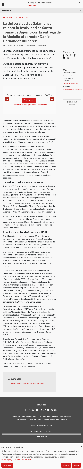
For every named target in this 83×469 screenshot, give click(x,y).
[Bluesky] (48, 410)
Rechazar (66, 465)
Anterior (7, 99)
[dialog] (41, 456)
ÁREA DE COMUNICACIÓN (41, 425)
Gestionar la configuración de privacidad (29, 104)
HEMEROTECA (41, 437)
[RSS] (55, 410)
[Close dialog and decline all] (81, 445)
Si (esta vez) (29, 100)
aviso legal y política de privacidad (16, 459)
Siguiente (52, 99)
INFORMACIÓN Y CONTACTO (41, 431)
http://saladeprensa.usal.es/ (72, 89)
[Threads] (52, 410)
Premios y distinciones (15, 17)
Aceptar (76, 465)
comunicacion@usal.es (71, 83)
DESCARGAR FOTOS (72, 103)
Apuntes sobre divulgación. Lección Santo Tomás (27, 383)
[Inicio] (40, 4)
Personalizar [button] (7, 465)
